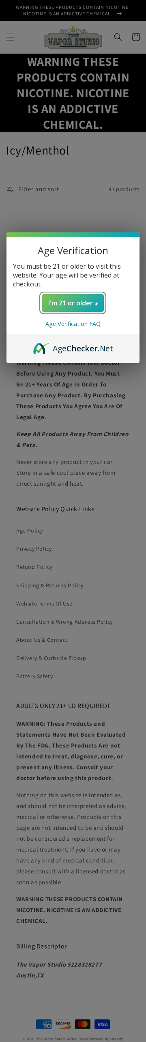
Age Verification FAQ (73, 324)
